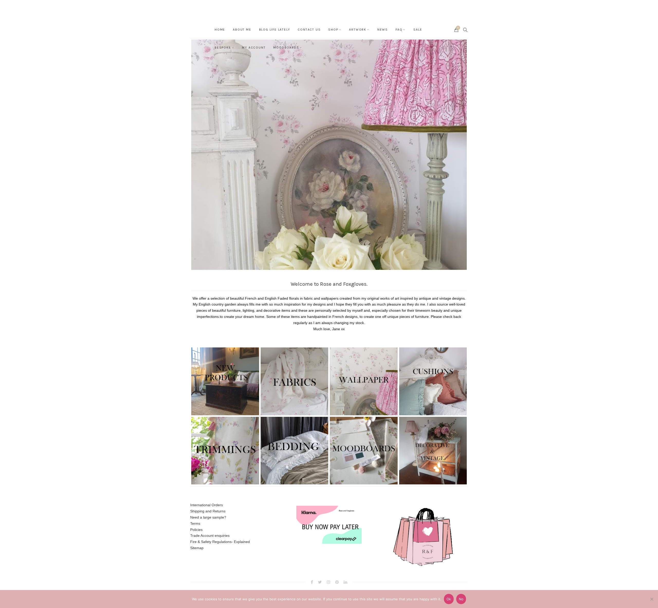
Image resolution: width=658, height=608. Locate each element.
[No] (651, 599)
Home (220, 29)
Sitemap (197, 548)
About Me (242, 29)
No (461, 599)
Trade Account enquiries (210, 535)
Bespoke (223, 47)
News (382, 29)
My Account (254, 47)
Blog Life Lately (274, 29)
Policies (196, 530)
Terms (195, 523)
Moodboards (286, 47)
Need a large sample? (208, 517)
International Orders (206, 505)
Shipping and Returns (207, 511)
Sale (417, 29)
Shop (333, 29)
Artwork (357, 29)
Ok (448, 599)
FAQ (399, 29)
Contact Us (309, 29)
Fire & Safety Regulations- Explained (220, 542)
